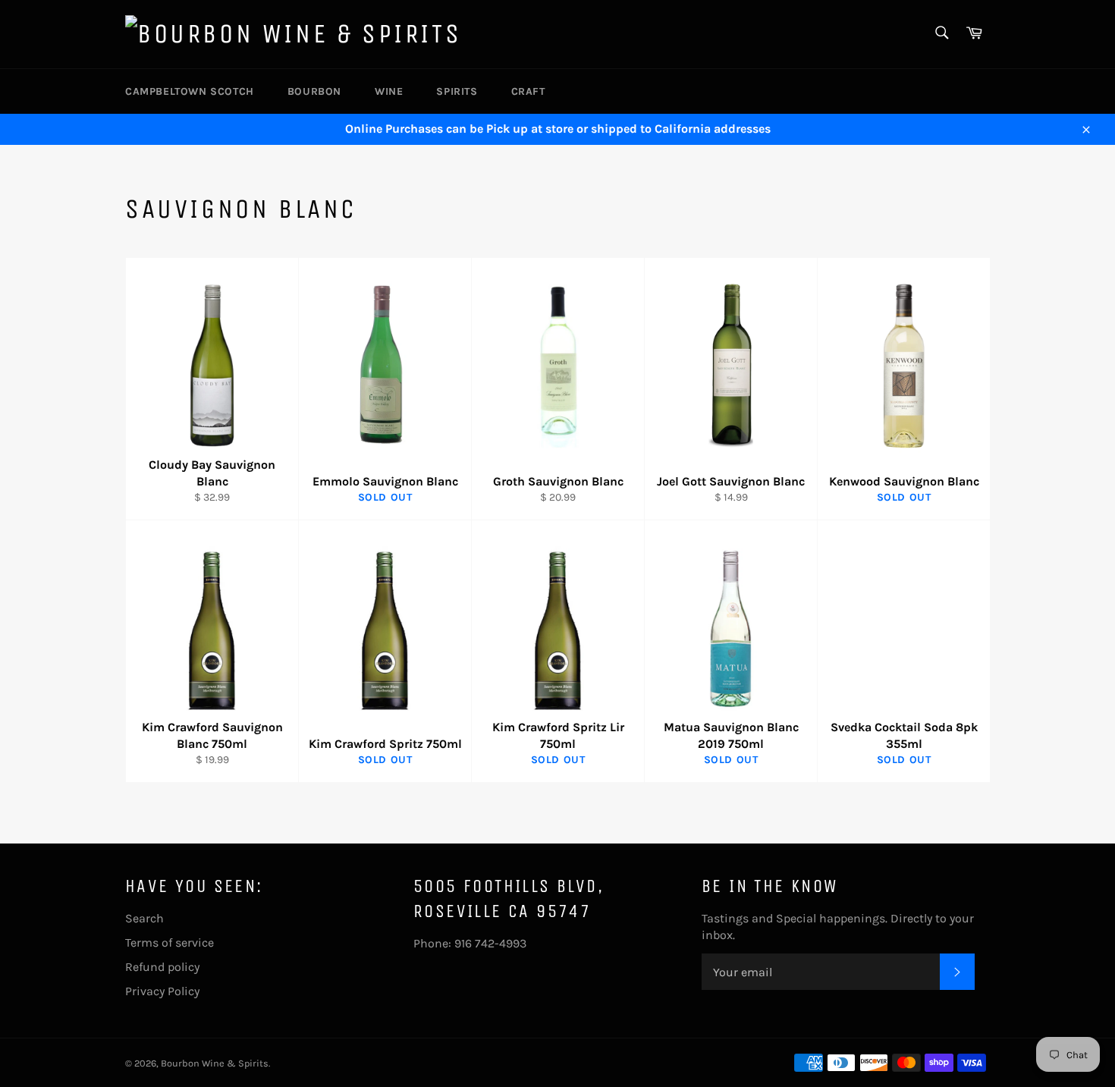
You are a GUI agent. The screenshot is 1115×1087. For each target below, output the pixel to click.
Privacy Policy (162, 991)
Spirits (456, 91)
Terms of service (169, 942)
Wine (389, 91)
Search (144, 918)
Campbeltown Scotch (189, 91)
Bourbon (314, 91)
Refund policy (162, 967)
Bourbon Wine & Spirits (215, 1063)
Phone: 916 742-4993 (469, 943)
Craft (528, 91)
